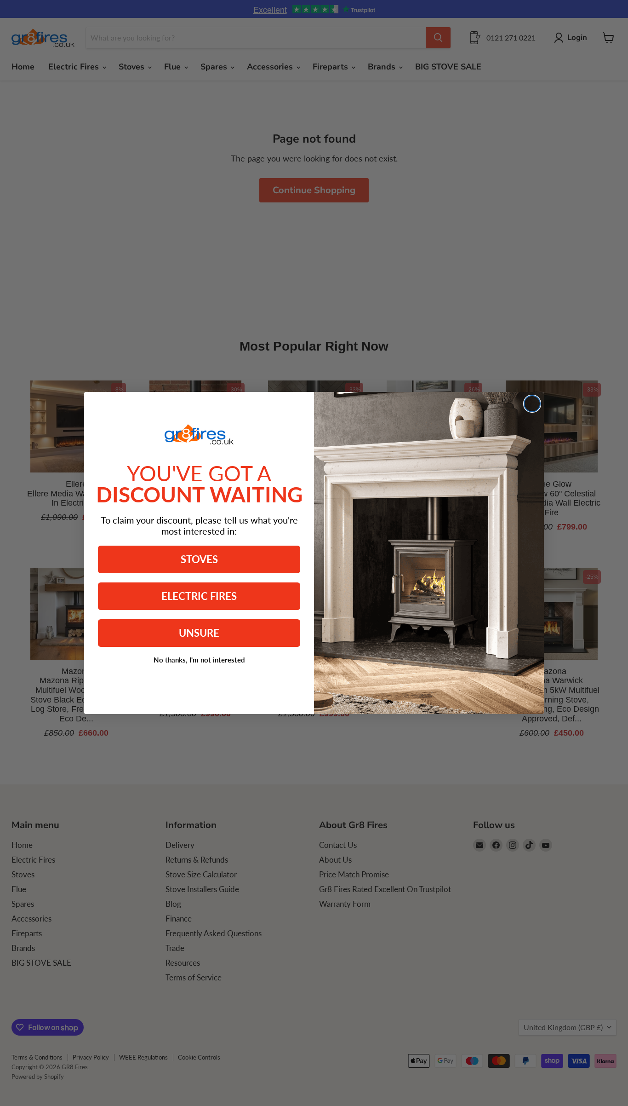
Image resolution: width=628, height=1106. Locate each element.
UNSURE (199, 633)
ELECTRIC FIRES (199, 596)
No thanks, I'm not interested (199, 660)
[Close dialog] (532, 404)
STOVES (199, 559)
